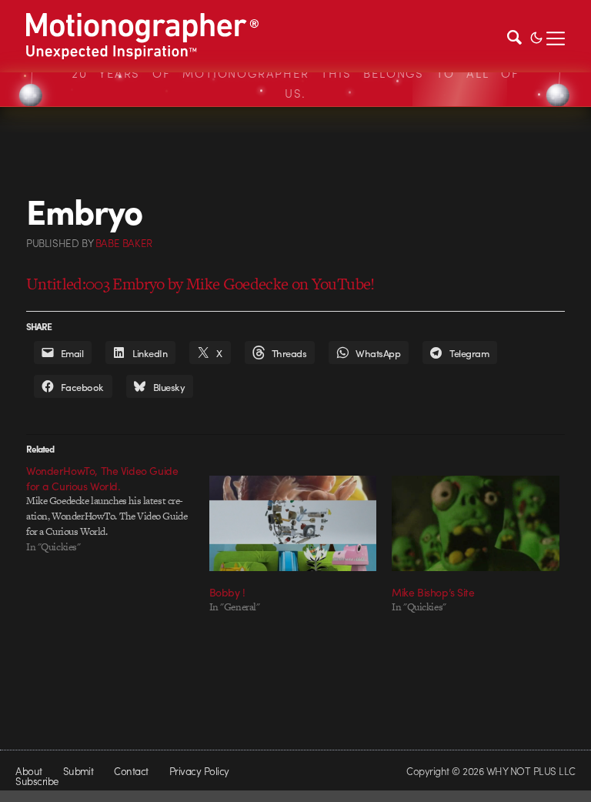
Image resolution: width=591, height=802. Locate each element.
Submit (78, 771)
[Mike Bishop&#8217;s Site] (475, 523)
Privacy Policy (199, 771)
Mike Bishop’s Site (433, 592)
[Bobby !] (293, 523)
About (28, 771)
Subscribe (36, 781)
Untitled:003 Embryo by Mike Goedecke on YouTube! (200, 283)
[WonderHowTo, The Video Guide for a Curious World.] (117, 509)
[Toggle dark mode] (536, 36)
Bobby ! (227, 592)
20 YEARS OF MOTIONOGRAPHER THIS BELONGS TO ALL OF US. (295, 83)
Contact (131, 771)
